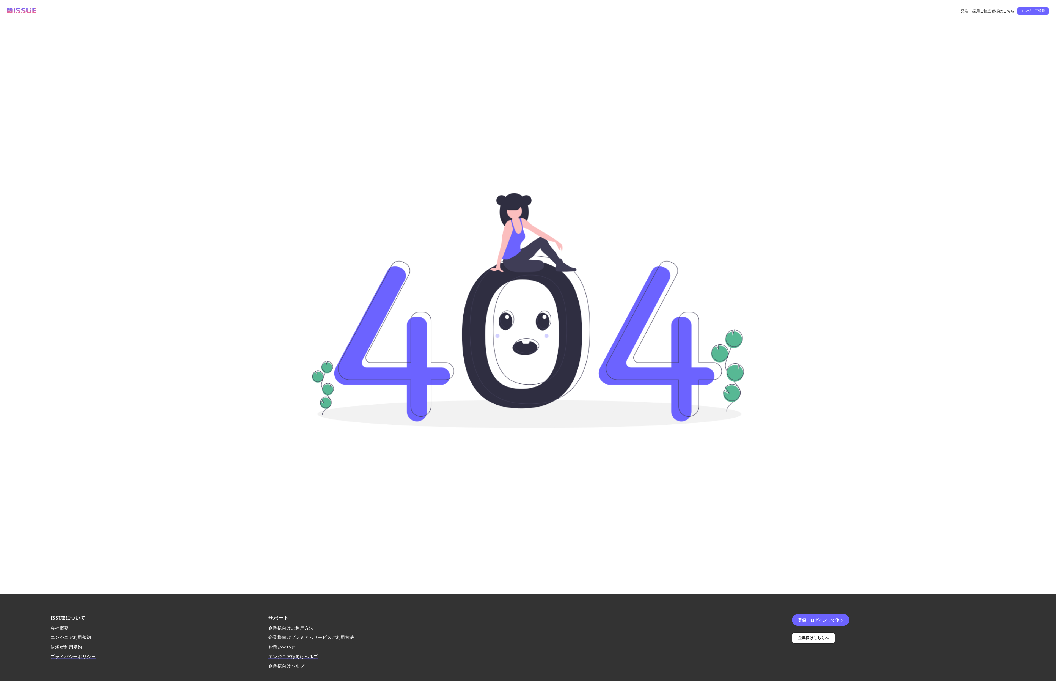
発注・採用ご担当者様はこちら (987, 11)
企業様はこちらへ (813, 637)
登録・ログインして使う (820, 620)
